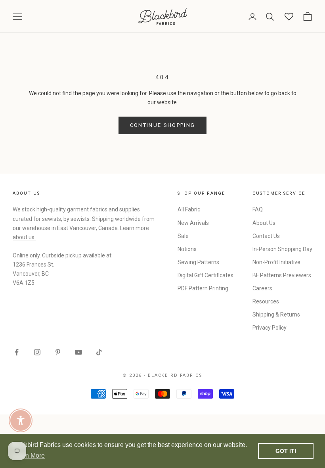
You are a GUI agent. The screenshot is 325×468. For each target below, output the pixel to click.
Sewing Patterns (198, 262)
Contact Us (266, 236)
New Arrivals (193, 223)
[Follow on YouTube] (78, 352)
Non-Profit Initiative (276, 262)
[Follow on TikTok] (99, 352)
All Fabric (189, 209)
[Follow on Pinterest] (58, 352)
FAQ (257, 209)
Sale (183, 236)
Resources (265, 301)
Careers (262, 288)
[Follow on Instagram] (37, 352)
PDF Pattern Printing (203, 288)
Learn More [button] (29, 455)
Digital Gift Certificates (205, 275)
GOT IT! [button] (285, 451)
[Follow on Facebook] (17, 352)
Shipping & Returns (276, 314)
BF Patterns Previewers (281, 275)
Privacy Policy (269, 327)
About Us (263, 223)
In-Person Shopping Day (282, 249)
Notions (187, 249)
